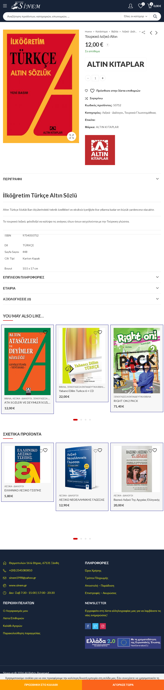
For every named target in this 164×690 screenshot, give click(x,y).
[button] (75, 420)
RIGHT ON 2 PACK (126, 401)
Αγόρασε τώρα (123, 684)
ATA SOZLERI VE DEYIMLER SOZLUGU (29, 402)
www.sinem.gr (18, 585)
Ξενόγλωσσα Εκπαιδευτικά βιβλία (85, 387)
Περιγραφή (12, 179)
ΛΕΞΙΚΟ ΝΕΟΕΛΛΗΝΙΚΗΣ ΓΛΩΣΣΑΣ (82, 499)
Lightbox (71, 136)
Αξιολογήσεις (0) (17, 299)
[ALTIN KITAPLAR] (100, 150)
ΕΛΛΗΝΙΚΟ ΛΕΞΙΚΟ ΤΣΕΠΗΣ (22, 490)
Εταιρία (9, 288)
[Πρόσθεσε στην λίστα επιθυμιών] (44, 332)
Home (88, 31)
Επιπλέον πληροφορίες (23, 277)
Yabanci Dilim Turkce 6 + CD (76, 391)
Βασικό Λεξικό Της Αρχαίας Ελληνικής (137, 499)
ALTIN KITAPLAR (115, 64)
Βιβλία (114, 31)
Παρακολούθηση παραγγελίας (21, 633)
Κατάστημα (102, 31)
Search (155, 16)
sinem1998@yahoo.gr (22, 577)
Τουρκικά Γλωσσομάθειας (140, 112)
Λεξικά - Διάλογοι (130, 31)
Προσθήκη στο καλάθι (41, 684)
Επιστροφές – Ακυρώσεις (100, 593)
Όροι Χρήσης (93, 570)
